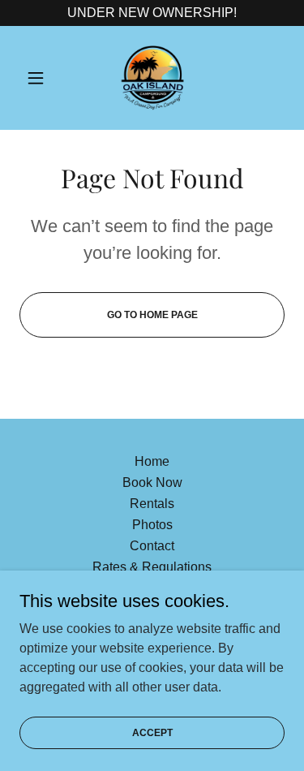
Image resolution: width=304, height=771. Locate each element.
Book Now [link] (152, 482)
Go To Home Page (152, 315)
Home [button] (152, 461)
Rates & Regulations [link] (152, 567)
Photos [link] (152, 525)
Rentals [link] (152, 503)
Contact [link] (152, 546)
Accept (152, 732)
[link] (152, 77)
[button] (39, 78)
